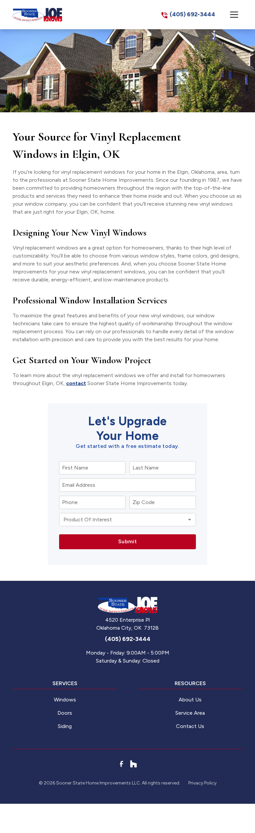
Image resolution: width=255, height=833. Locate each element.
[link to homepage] (37, 14)
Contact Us (190, 726)
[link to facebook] (122, 764)
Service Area (190, 713)
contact (76, 383)
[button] (234, 14)
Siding (65, 726)
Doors (64, 713)
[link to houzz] (133, 764)
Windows (65, 699)
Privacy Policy (202, 783)
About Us (190, 699)
